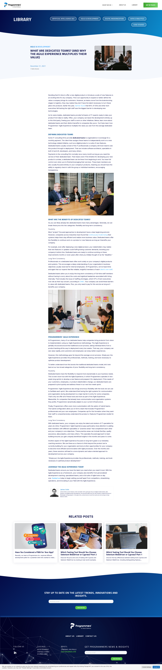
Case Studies (139, 25)
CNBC (82, 281)
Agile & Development (40, 46)
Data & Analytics (137, 19)
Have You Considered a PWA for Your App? (34, 552)
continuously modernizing (98, 235)
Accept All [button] (156, 667)
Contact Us (91, 636)
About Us (122, 5)
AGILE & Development (89, 19)
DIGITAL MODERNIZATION (114, 19)
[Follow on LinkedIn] (15, 652)
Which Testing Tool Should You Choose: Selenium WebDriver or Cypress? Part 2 (79, 553)
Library (135, 5)
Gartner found (80, 106)
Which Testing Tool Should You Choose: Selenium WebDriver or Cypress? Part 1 (124, 553)
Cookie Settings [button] (147, 667)
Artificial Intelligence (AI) (63, 19)
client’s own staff (106, 269)
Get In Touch (150, 5)
